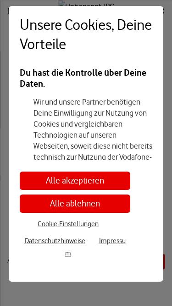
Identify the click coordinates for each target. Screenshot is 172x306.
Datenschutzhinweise (55, 241)
